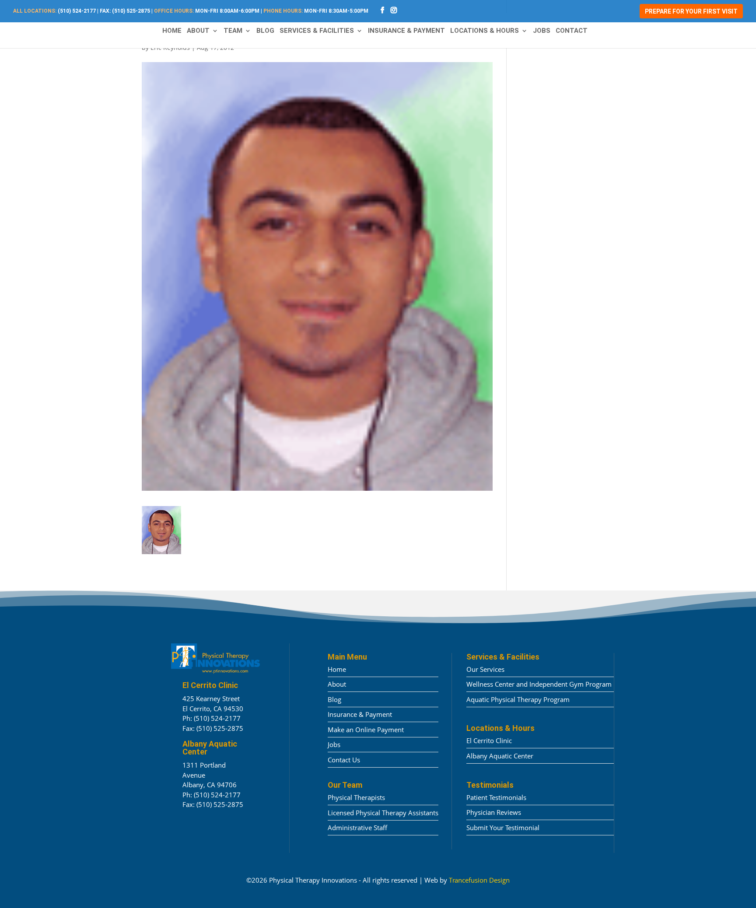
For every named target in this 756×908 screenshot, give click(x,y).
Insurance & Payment (406, 31)
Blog (265, 31)
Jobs (541, 31)
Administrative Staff (357, 827)
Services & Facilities (317, 31)
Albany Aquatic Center (499, 755)
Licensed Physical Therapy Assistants (383, 812)
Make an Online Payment (366, 729)
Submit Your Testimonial (502, 827)
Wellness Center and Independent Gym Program (539, 684)
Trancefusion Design (479, 880)
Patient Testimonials (496, 797)
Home (172, 31)
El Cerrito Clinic (489, 740)
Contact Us (344, 759)
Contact (572, 31)
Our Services (485, 669)
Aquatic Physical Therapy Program (518, 699)
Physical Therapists (356, 797)
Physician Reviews (493, 812)
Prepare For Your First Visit (691, 11)
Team (233, 31)
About (198, 31)
